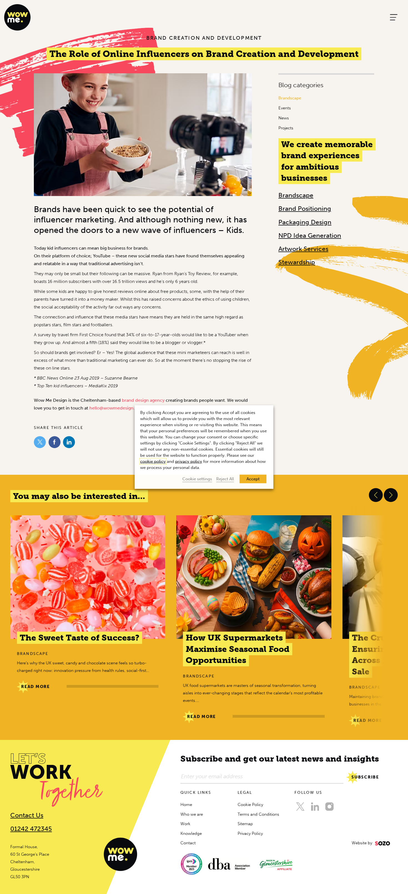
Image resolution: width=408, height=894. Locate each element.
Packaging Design (304, 222)
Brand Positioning (304, 208)
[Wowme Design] (17, 17)
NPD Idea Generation (309, 235)
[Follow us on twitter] (300, 806)
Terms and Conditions (258, 814)
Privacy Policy (250, 833)
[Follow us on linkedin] (315, 806)
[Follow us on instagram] (329, 806)
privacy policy (188, 461)
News (283, 117)
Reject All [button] (225, 478)
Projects (285, 127)
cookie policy (153, 461)
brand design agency (143, 400)
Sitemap (245, 823)
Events (284, 108)
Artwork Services (303, 249)
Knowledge (191, 833)
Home (186, 804)
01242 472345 (31, 829)
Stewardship (296, 262)
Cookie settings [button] (197, 478)
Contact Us (26, 815)
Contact (188, 842)
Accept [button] (253, 478)
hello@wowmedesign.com (116, 408)
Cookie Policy (250, 804)
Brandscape (289, 98)
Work (185, 823)
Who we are (191, 814)
